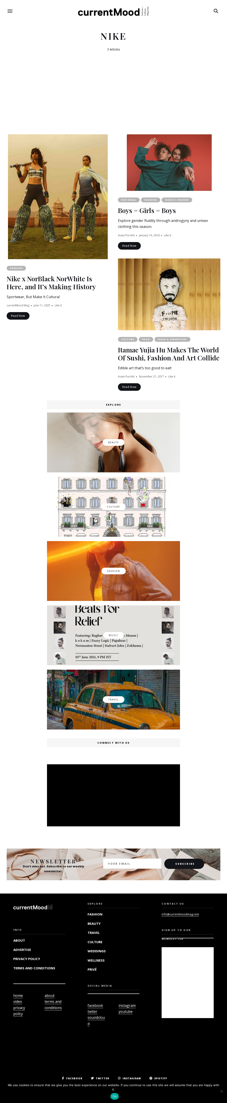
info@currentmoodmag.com (180, 914)
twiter (92, 1011)
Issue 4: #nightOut (172, 339)
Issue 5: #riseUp (177, 199)
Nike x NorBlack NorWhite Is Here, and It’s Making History (51, 282)
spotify (160, 1078)
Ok (115, 1096)
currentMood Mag (18, 305)
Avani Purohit (126, 235)
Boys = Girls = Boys (147, 210)
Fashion (16, 268)
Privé (92, 969)
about (50, 995)
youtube (126, 1011)
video (17, 1001)
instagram (127, 1005)
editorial (128, 199)
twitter (102, 1078)
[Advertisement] (114, 796)
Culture (127, 339)
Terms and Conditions (34, 968)
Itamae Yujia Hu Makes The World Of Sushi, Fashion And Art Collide (168, 353)
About (19, 940)
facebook (95, 1005)
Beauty (94, 923)
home (18, 995)
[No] (221, 1091)
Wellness (96, 960)
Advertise (22, 949)
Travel (94, 932)
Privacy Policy (26, 958)
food (146, 339)
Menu (10, 11)
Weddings (97, 951)
